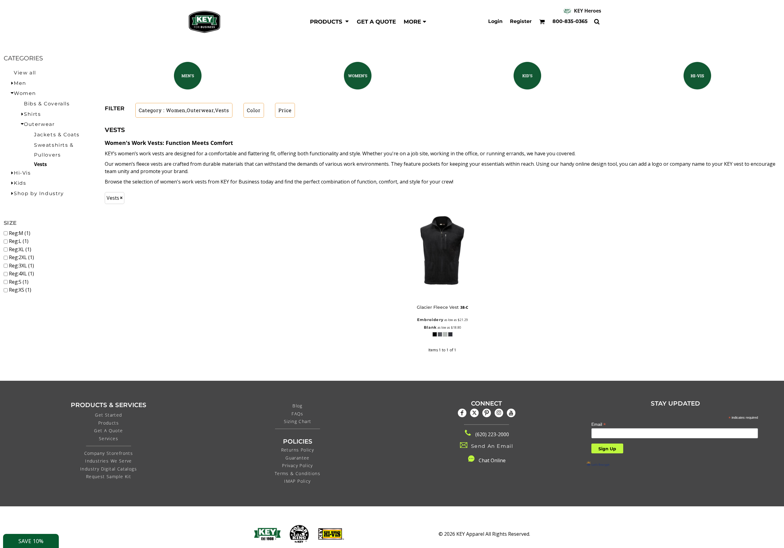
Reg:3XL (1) (21, 265)
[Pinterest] (486, 413)
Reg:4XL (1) (21, 273)
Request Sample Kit (108, 476)
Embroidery (430, 319)
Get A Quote (108, 430)
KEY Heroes (587, 10)
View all (25, 73)
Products (108, 423)
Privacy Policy (297, 465)
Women (25, 93)
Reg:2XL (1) (21, 257)
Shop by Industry (39, 193)
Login (495, 21)
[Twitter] (474, 413)
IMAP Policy (297, 481)
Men (20, 83)
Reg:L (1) (18, 241)
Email (598, 424)
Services (108, 438)
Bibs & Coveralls (47, 104)
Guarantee (297, 458)
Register (521, 21)
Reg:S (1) (18, 281)
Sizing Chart (297, 421)
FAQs (297, 414)
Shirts (32, 114)
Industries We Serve (108, 461)
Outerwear (39, 124)
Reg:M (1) (19, 233)
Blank (430, 327)
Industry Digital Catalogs (108, 469)
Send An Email (492, 446)
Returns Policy (297, 450)
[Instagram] (499, 413)
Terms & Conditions (297, 473)
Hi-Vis (22, 173)
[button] (329, 21)
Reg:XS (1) (20, 289)
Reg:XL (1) (20, 249)
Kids (20, 183)
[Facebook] (462, 413)
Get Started (108, 415)
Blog (297, 406)
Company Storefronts (108, 453)
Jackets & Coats (57, 135)
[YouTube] (511, 413)
